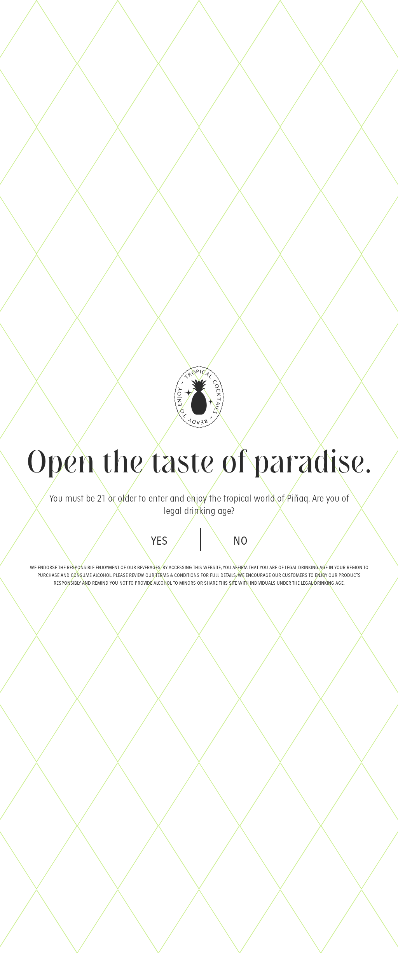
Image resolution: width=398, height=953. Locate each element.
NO (240, 539)
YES (159, 539)
